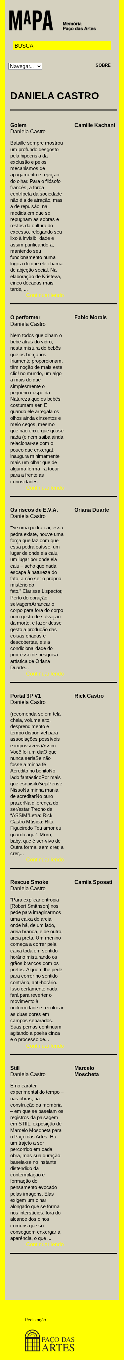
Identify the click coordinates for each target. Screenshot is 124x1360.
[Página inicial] (52, 20)
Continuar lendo (45, 295)
